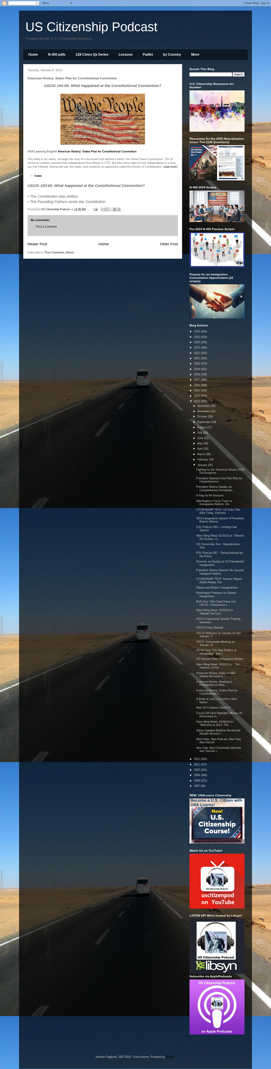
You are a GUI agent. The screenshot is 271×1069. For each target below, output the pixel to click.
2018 (197, 374)
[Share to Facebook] (115, 209)
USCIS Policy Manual (209, 627)
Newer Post (37, 244)
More (195, 54)
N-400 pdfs (56, 54)
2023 (197, 347)
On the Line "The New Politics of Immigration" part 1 (216, 652)
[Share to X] (111, 209)
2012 (197, 759)
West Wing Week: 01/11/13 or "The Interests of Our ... (217, 666)
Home (33, 54)
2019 (197, 369)
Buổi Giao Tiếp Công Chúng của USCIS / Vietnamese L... (216, 603)
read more (170, 166)
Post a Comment (46, 226)
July (200, 432)
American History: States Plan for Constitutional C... (217, 692)
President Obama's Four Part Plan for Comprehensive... (219, 480)
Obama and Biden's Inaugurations (217, 587)
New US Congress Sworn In (213, 707)
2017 (197, 379)
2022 (197, 353)
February (203, 459)
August (202, 427)
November (204, 411)
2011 (197, 764)
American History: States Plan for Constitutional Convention (97, 151)
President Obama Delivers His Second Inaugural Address (219, 572)
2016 (197, 385)
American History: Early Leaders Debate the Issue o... (216, 674)
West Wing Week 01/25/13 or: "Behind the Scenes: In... (219, 537)
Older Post (169, 244)
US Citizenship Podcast (91, 27)
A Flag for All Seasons (210, 495)
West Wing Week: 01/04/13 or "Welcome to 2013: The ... (214, 723)
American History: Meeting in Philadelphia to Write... (214, 683)
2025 (197, 336)
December (204, 405)
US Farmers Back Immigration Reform (219, 658)
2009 (197, 775)
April (200, 448)
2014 (197, 395)
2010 (197, 769)
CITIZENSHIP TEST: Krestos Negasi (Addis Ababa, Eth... (219, 580)
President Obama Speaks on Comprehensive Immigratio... (215, 488)
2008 (197, 780)
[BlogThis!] (107, 209)
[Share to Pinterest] (119, 209)
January (202, 465)
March (201, 454)
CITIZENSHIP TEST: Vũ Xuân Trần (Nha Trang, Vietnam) (218, 511)
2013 (197, 401)
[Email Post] (95, 209)
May (200, 443)
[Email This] (103, 209)
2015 (197, 390)
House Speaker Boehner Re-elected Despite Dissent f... (218, 732)
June (200, 438)
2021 (197, 358)
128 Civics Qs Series (92, 54)
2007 (197, 785)
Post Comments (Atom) (59, 252)
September (204, 422)
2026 (197, 331)
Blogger (170, 1056)
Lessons (126, 54)
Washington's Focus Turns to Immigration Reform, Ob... (214, 502)
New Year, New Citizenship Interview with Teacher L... (218, 749)
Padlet (148, 54)
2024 (197, 342)
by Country (172, 54)
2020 (197, 363)
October (202, 416)
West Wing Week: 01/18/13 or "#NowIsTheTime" (214, 612)
